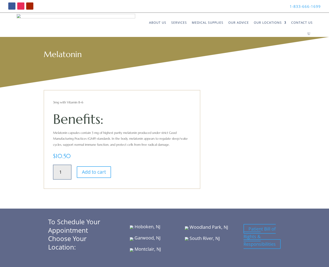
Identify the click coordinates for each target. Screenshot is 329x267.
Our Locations (268, 22)
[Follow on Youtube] (29, 6)
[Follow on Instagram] (20, 6)
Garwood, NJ (146, 238)
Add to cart (94, 172)
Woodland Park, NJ (208, 227)
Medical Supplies (207, 22)
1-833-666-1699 (305, 6)
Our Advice (238, 22)
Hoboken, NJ (146, 227)
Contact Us (302, 22)
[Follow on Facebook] (11, 6)
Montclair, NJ (147, 249)
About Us (157, 22)
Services (179, 22)
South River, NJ (204, 238)
